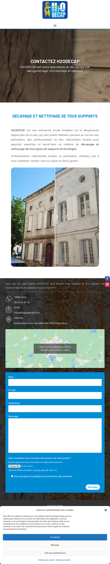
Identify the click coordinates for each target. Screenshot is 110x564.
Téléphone (14, 403)
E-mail (11, 390)
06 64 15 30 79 (22, 302)
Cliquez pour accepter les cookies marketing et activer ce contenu (55, 348)
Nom (11, 377)
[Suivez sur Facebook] (107, 278)
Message (13, 416)
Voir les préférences (55, 553)
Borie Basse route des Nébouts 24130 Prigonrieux (40, 323)
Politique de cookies (46, 560)
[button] (105, 510)
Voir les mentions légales (21, 480)
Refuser (55, 545)
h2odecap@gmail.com (27, 312)
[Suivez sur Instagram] (107, 284)
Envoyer (93, 487)
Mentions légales (63, 560)
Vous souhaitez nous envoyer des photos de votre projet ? (39, 464)
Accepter (55, 537)
